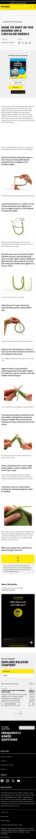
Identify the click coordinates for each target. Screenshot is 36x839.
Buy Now (15, 87)
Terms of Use (4, 812)
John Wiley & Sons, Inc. (21, 828)
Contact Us (4, 761)
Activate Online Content (7, 765)
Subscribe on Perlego (18, 92)
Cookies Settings (5, 820)
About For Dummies (6, 756)
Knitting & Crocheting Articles (13, 22)
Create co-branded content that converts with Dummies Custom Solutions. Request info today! (18, 2)
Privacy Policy (4, 816)
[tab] (17, 671)
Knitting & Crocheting (8, 590)
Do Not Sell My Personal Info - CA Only (11, 825)
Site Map (3, 769)
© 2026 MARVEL (5, 837)
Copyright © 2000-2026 (7, 828)
